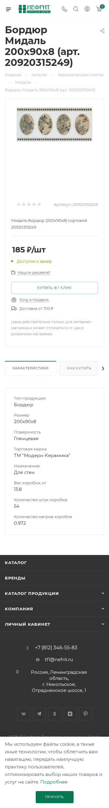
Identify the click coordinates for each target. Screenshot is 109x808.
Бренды (15, 578)
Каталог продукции (32, 593)
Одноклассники (54, 713)
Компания (19, 608)
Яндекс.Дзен (70, 713)
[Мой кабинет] (87, 9)
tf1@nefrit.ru (59, 659)
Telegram (39, 713)
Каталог (16, 562)
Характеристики (30, 368)
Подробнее (54, 782)
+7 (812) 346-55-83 (56, 647)
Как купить (79, 368)
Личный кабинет (27, 624)
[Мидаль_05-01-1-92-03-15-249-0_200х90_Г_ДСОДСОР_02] (54, 124)
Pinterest (85, 713)
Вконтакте (23, 713)
